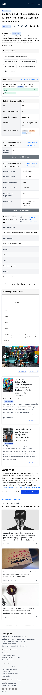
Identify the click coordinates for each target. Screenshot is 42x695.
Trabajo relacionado (9, 644)
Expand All (21, 371)
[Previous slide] (4, 357)
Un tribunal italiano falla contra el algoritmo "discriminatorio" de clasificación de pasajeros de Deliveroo (20, 353)
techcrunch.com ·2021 (11, 399)
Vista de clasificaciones (10, 674)
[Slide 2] (21, 364)
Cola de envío (6, 671)
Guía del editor (7, 660)
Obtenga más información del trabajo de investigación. (21, 487)
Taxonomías (6, 676)
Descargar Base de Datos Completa (14, 646)
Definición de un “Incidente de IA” (14, 637)
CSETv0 (25, 130)
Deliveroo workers (10, 93)
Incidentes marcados (9, 669)
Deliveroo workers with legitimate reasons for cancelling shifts (19, 89)
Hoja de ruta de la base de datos (13, 641)
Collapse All (32, 371)
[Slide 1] (19, 364)
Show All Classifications (20, 157)
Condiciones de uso (9, 683)
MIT (29, 133)
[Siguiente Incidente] (38, 26)
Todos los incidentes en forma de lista (15, 667)
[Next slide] (36, 357)
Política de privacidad (9, 685)
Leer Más (31, 420)
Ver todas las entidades (29, 79)
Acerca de (5, 653)
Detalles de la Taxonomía (32, 144)
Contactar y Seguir (8, 655)
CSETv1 (32, 130)
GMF (24, 133)
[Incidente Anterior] (31, 26)
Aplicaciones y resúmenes (11, 657)
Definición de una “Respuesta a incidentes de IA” (19, 639)
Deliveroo (20, 86)
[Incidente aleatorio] (34, 26)
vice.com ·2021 (20, 441)
